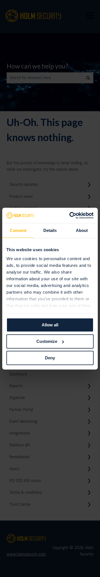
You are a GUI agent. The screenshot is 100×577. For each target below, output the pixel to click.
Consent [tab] (18, 230)
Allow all (50, 324)
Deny (50, 357)
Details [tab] (50, 230)
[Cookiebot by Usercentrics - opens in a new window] (71, 215)
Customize (46, 341)
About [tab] (82, 230)
